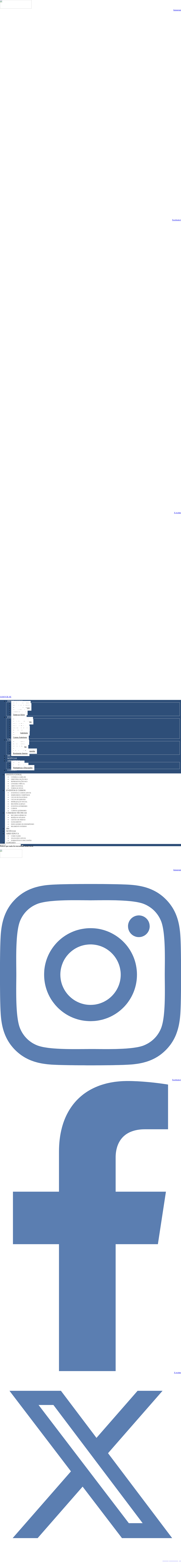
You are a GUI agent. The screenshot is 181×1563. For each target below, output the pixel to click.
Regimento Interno (19, 826)
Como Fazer (16, 836)
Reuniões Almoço (18, 804)
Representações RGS (19, 781)
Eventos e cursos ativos (21, 793)
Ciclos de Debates (18, 799)
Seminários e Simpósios (20, 795)
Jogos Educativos (18, 838)
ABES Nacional (17, 786)
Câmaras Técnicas (16, 813)
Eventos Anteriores (19, 806)
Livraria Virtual (18, 784)
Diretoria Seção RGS (19, 779)
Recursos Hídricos (18, 815)
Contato (11, 843)
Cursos (14, 808)
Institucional (14, 774)
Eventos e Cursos (15, 790)
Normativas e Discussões (21, 840)
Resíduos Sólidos (18, 817)
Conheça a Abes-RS (18, 777)
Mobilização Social (19, 802)
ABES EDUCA (12, 833)
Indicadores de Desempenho (22, 824)
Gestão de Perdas (18, 820)
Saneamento (16, 822)
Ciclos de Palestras (19, 797)
